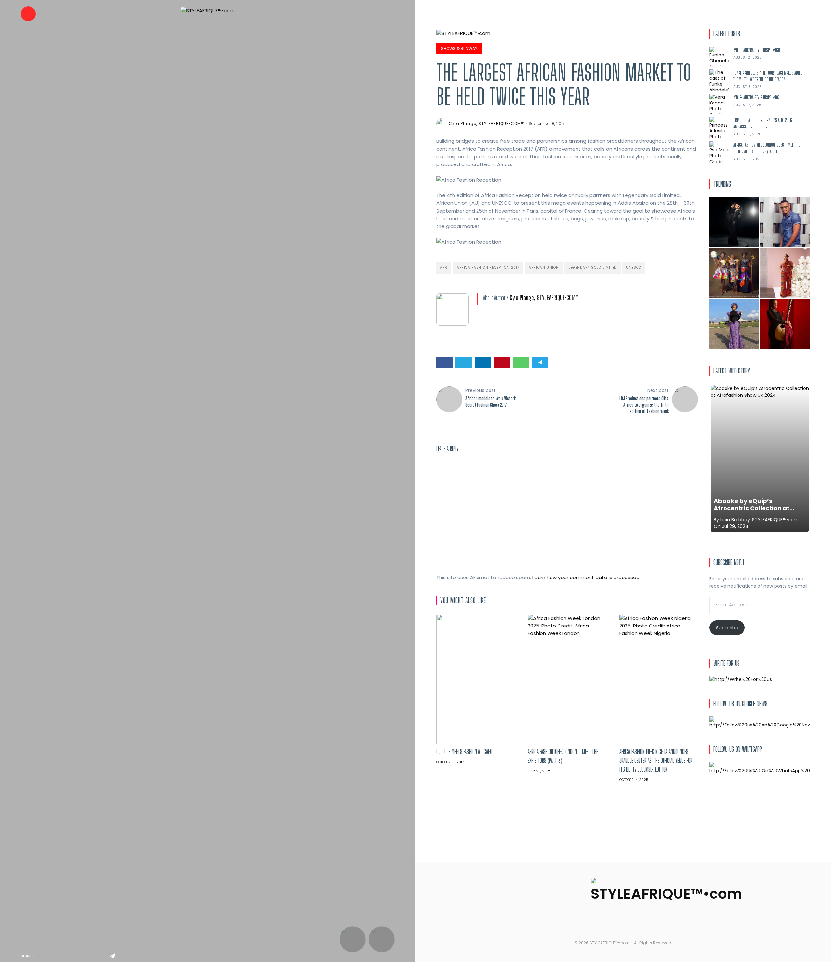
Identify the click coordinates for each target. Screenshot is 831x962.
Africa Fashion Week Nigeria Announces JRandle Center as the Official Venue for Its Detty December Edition (655, 760)
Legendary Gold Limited (592, 267)
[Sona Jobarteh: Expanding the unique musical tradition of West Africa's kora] (785, 324)
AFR (443, 267)
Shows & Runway (459, 48)
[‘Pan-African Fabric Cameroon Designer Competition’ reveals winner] (734, 273)
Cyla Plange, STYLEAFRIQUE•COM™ (486, 123)
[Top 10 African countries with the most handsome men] (785, 222)
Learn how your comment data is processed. (586, 577)
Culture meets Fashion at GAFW (464, 751)
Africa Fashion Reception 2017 (488, 267)
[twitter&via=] (55, 956)
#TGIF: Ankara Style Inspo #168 (756, 50)
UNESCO (633, 267)
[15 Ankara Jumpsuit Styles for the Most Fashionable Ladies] (785, 273)
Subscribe (727, 628)
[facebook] (40, 956)
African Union (544, 267)
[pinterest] (84, 956)
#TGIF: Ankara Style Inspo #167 (756, 97)
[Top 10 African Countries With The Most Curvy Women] (734, 222)
